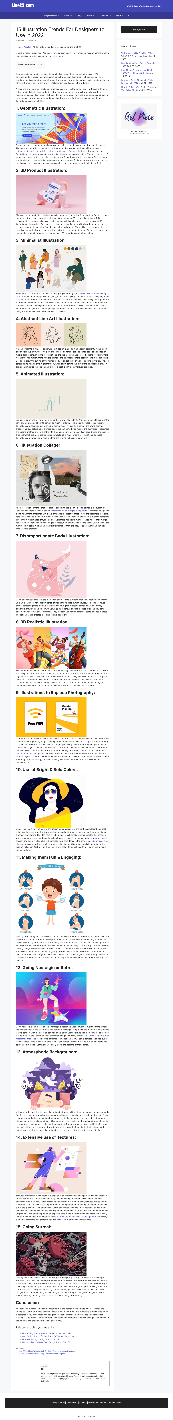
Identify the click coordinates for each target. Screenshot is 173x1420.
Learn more (58, 56)
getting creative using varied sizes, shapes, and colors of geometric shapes (51, 151)
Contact (111, 1402)
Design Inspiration (84, 16)
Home (19, 47)
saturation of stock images (28, 753)
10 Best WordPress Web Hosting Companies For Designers (42, 1354)
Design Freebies (50, 16)
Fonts (66, 16)
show (40, 64)
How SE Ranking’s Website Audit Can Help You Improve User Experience (47, 1351)
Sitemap (83, 1402)
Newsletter (93, 1402)
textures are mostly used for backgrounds (76, 1216)
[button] (129, 15)
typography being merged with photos (69, 511)
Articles (27, 47)
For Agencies (139, 29)
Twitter (103, 1402)
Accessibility (72, 1402)
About (118, 16)
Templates (103, 16)
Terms (62, 1402)
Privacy (54, 1402)
